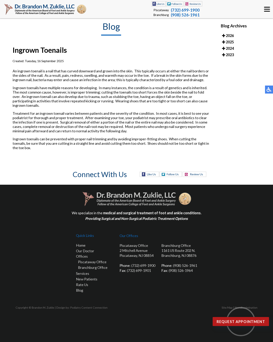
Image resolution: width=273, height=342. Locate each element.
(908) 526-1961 (185, 14)
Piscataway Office (92, 262)
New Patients (86, 279)
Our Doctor (85, 251)
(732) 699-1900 (185, 10)
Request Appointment (241, 321)
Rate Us (82, 284)
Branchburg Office (93, 267)
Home (81, 245)
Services (82, 273)
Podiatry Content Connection (89, 307)
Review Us (195, 3)
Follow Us (176, 3)
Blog (79, 290)
